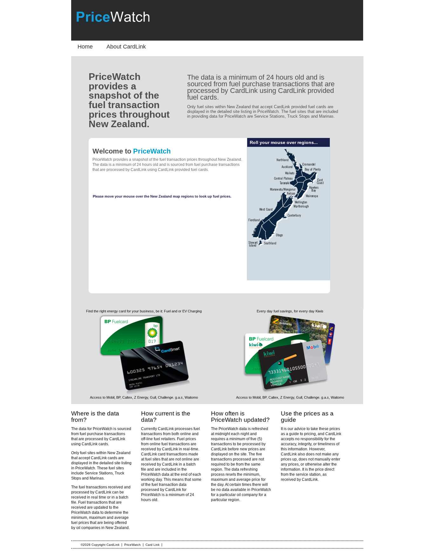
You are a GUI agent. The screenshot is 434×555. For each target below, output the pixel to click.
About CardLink (126, 46)
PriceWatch (132, 544)
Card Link (152, 544)
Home (85, 46)
